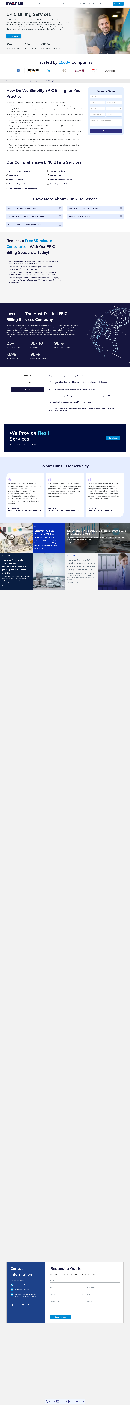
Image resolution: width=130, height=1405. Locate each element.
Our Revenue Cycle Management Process (26, 224)
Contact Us (118, 4)
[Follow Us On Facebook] (29, 1305)
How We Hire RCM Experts (81, 216)
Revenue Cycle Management (32, 81)
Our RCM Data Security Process (83, 208)
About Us (66, 4)
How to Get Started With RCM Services (26, 216)
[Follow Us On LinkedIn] (12, 1305)
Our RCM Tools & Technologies (22, 208)
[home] (15, 4)
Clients (75, 4)
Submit (105, 131)
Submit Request (60, 1317)
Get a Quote (13, 36)
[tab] (27, 375)
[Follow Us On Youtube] (23, 1305)
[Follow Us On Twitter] (18, 1305)
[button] (43, 3)
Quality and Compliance (89, 4)
